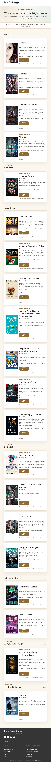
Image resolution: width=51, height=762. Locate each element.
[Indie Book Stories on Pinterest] (14, 737)
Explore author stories (8, 749)
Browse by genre (7, 751)
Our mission (6, 748)
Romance (25, 24)
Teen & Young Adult (40, 24)
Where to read (24, 60)
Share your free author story (32, 751)
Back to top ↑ (45, 34)
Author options (29, 748)
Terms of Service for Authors (32, 753)
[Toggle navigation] (45, 3)
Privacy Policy (29, 754)
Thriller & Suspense (25, 26)
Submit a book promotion (31, 749)
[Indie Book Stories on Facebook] (8, 737)
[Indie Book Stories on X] (5, 737)
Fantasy (8, 24)
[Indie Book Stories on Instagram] (11, 737)
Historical (13, 24)
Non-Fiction (19, 24)
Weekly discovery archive (9, 753)
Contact (5, 756)
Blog (5, 754)
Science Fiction (31, 24)
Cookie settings (29, 756)
